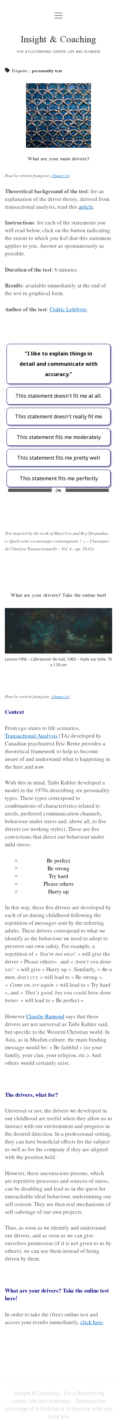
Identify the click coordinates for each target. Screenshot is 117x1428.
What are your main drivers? (58, 159)
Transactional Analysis (31, 735)
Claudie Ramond (45, 1016)
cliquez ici (60, 175)
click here (91, 1322)
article (86, 206)
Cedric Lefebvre (68, 309)
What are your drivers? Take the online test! (58, 595)
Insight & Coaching (58, 40)
